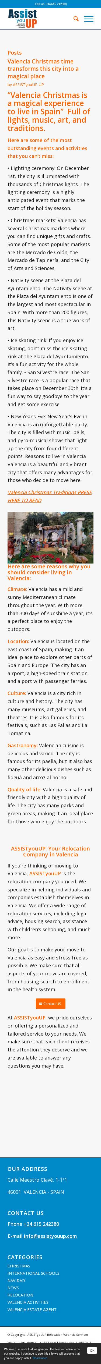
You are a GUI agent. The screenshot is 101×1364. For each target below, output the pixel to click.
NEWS (13, 1287)
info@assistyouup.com (50, 1236)
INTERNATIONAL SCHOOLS (34, 1273)
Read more (40, 1358)
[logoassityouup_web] (42, 18)
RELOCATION (20, 1295)
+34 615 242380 (41, 1224)
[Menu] (86, 18)
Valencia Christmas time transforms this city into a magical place (43, 69)
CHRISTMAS (19, 1266)
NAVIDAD (16, 1280)
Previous (20, 536)
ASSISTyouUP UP (28, 84)
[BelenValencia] (87, 560)
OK (92, 1350)
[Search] (73, 18)
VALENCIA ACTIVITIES (28, 1302)
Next (81, 536)
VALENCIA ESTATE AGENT (32, 1309)
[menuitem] (73, 18)
